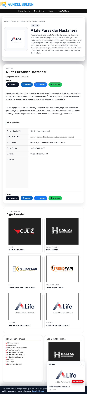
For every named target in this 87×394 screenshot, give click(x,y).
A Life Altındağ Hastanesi (15, 357)
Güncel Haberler (24, 11)
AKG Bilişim (11, 362)
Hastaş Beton (11, 345)
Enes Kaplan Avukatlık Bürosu (17, 347)
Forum (51, 11)
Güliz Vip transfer (13, 343)
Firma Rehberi (39, 11)
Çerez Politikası (63, 11)
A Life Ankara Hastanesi (15, 352)
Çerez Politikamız (38, 391)
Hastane (23, 21)
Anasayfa (7, 21)
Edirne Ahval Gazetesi (14, 364)
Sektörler (15, 21)
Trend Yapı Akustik (13, 350)
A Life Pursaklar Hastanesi (16, 355)
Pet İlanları (10, 359)
